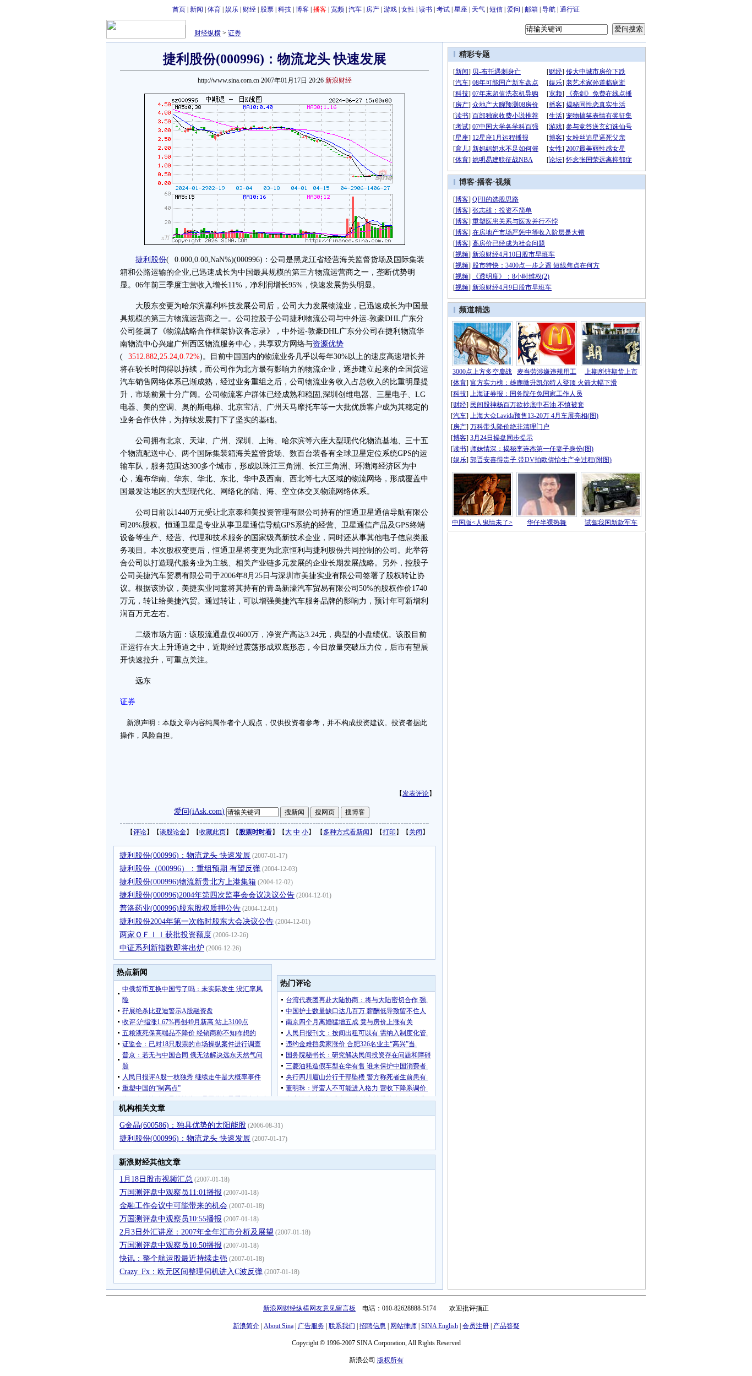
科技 (284, 9)
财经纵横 (207, 33)
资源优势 (328, 344)
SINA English (439, 1326)
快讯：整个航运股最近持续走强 (173, 1258)
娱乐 (231, 9)
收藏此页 (212, 832)
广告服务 (311, 1326)
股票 (267, 9)
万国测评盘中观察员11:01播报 (170, 1192)
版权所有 (390, 1360)
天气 (478, 9)
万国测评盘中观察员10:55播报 (170, 1219)
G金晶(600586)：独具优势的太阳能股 (182, 1125)
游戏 (390, 9)
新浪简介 (246, 1326)
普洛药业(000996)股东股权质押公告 (180, 908)
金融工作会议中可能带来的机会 (173, 1205)
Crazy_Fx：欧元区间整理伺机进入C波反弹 (191, 1272)
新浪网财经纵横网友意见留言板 (309, 1308)
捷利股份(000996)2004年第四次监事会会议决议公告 (207, 895)
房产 (372, 9)
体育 (214, 9)
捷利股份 (150, 259)
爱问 (513, 9)
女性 (408, 9)
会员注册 (475, 1326)
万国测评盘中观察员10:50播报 (170, 1245)
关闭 (415, 832)
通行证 (570, 9)
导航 (548, 9)
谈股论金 (173, 832)
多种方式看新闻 (346, 832)
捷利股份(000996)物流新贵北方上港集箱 (187, 882)
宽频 (337, 9)
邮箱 (531, 9)
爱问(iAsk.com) (199, 811)
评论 (139, 832)
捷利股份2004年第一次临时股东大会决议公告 (196, 921)
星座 (460, 9)
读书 (425, 9)
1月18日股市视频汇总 (156, 1179)
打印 (389, 832)
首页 (179, 9)
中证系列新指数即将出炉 (161, 948)
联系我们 (342, 1326)
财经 (249, 9)
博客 (302, 9)
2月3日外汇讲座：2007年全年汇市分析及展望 (196, 1232)
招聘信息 (372, 1326)
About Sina (278, 1326)
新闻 (196, 9)
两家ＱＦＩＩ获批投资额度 (165, 935)
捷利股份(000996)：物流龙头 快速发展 (184, 855)
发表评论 (415, 793)
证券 (234, 33)
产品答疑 (506, 1326)
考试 (443, 9)
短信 (496, 9)
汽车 (355, 9)
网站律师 (403, 1326)
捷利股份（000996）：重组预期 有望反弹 (189, 868)
